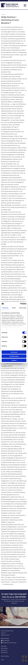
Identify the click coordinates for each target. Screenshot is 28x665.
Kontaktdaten (5, 648)
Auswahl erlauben (14, 356)
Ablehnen (14, 360)
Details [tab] (14, 307)
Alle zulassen (14, 352)
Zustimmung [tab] (5, 307)
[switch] (24, 337)
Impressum (4, 650)
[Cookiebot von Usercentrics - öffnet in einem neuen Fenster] (20, 304)
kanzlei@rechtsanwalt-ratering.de (9, 642)
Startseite (4, 646)
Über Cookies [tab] (22, 307)
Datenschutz (5, 652)
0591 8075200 (5, 638)
